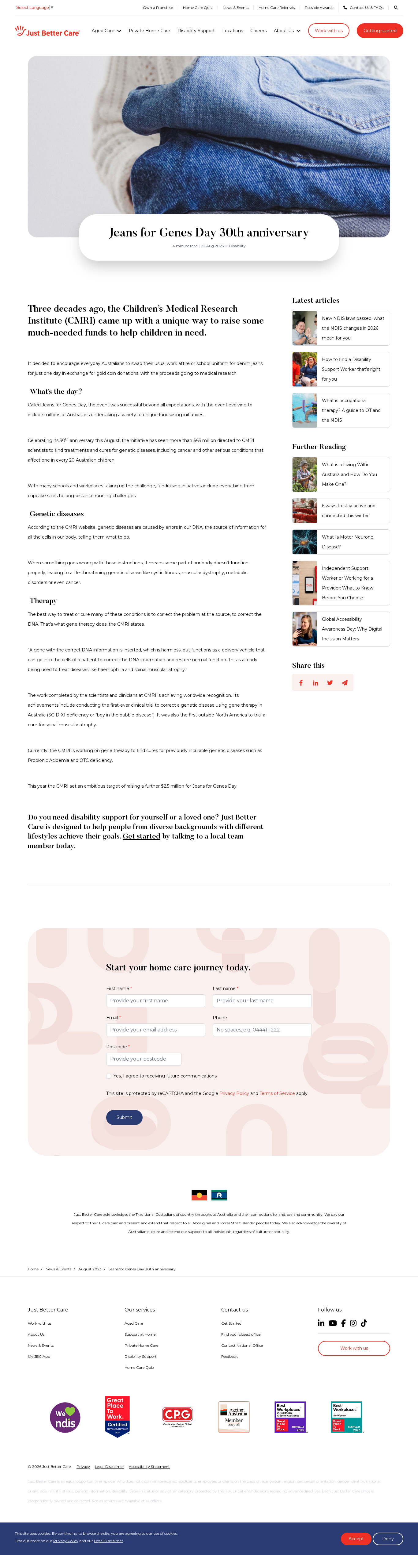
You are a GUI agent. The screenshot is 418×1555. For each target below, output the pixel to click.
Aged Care (103, 30)
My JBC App (39, 1356)
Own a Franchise (158, 7)
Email (113, 1017)
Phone (220, 1017)
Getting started (380, 30)
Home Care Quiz (198, 7)
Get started (141, 836)
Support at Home (140, 1334)
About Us (284, 30)
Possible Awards (319, 7)
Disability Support (196, 30)
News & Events (235, 7)
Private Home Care (149, 30)
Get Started (231, 1323)
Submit (124, 1117)
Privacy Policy (234, 1093)
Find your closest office (240, 1334)
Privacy (83, 1466)
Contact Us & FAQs (366, 7)
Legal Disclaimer (108, 1540)
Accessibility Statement (149, 1466)
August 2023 (90, 1269)
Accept (356, 1539)
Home (33, 1269)
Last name (225, 988)
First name (119, 988)
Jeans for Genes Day (64, 405)
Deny (388, 1539)
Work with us (329, 30)
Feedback (229, 1356)
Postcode (118, 1047)
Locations (232, 30)
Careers (258, 30)
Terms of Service (277, 1093)
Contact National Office (242, 1345)
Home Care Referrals (277, 7)
